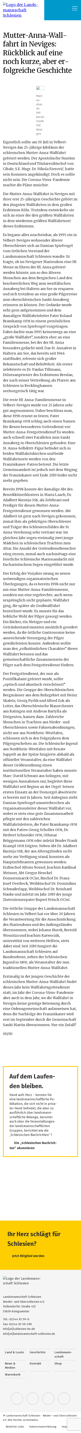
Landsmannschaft (63, 1354)
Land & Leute (14, 1352)
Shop (58, 1363)
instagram (48, 1398)
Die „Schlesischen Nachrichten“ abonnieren (33, 1145)
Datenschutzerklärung (42, 1426)
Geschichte (38, 1352)
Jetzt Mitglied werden (28, 1256)
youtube (64, 1398)
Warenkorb (12, 1374)
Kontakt (35, 1363)
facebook (33, 1398)
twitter (17, 1398)
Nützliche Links (15, 1426)
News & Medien (10, 1366)
